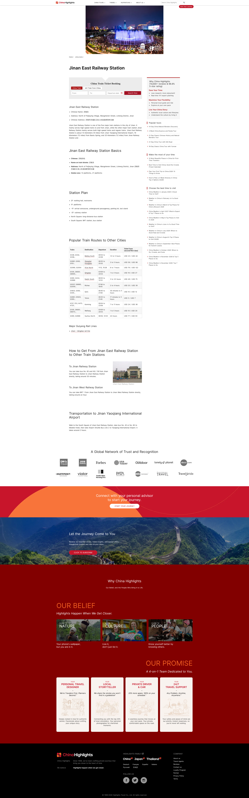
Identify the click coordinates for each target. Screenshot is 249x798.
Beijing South (89, 256)
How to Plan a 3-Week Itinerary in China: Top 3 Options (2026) (163, 179)
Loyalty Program (179, 770)
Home (71, 57)
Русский (126, 767)
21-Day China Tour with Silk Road (160, 142)
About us (176, 758)
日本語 (135, 767)
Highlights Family (132, 754)
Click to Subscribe (83, 553)
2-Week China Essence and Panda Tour (162, 131)
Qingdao (88, 273)
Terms (175, 779)
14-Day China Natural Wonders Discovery (163, 127)
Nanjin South (89, 279)
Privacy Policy (178, 776)
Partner (176, 773)
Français (136, 764)
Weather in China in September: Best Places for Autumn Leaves (164, 245)
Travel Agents (178, 761)
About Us (139, 2)
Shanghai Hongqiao (88, 262)
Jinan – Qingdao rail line (80, 331)
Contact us (177, 767)
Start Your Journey (186, 6)
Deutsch (126, 764)
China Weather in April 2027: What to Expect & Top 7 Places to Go (164, 212)
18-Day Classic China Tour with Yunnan (162, 146)
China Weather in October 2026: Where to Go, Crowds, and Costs (163, 251)
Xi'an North (89, 268)
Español (145, 764)
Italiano (154, 764)
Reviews (176, 764)
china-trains (79, 57)
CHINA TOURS (99, 2)
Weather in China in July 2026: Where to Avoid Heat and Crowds (163, 232)
